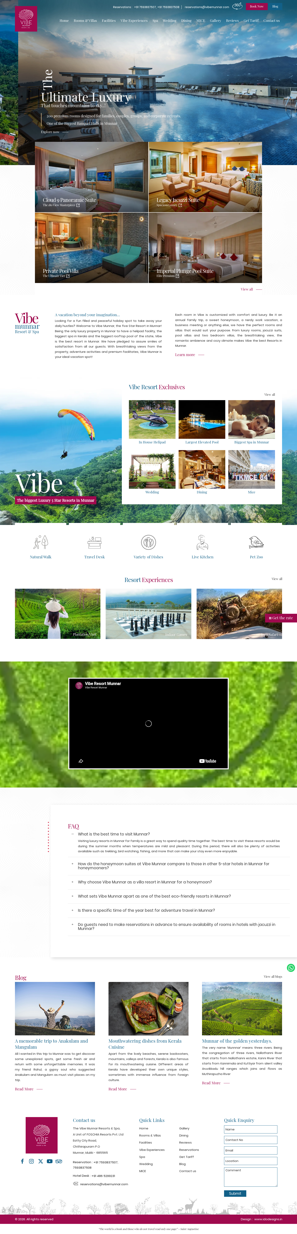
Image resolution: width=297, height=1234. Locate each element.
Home (64, 20)
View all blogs (273, 976)
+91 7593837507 (106, 1162)
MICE (200, 20)
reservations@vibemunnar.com (207, 7)
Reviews (232, 20)
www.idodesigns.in (268, 1219)
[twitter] (40, 1161)
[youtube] (49, 1161)
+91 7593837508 (168, 7)
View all (247, 289)
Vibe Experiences (134, 20)
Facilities (109, 20)
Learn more (185, 354)
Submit (235, 1193)
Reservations (189, 1150)
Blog (182, 1164)
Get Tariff (251, 20)
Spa (155, 20)
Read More (24, 1088)
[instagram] (31, 1161)
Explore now (172, 131)
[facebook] (22, 1161)
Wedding (169, 20)
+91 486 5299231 (103, 1176)
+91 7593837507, (145, 7)
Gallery (215, 20)
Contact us (271, 20)
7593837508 (82, 1167)
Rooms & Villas (85, 20)
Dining (186, 20)
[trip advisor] (58, 1161)
